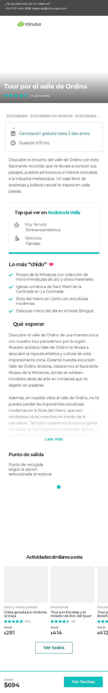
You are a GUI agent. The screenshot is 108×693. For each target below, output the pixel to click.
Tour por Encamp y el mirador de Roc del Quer (71, 614)
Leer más (54, 439)
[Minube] (29, 24)
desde (8, 627)
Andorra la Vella (63, 212)
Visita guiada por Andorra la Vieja (25, 614)
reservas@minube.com (49, 8)
